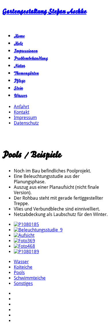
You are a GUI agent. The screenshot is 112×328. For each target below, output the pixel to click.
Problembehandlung (31, 58)
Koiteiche (23, 267)
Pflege (19, 81)
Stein (18, 88)
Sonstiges (23, 283)
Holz (18, 43)
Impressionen (26, 51)
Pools (19, 272)
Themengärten (26, 73)
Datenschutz (26, 123)
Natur (19, 66)
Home (19, 36)
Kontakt (21, 112)
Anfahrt (21, 106)
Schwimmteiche (30, 278)
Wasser (20, 95)
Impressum (25, 117)
